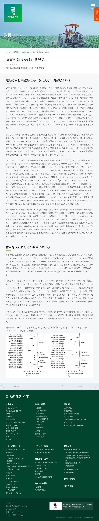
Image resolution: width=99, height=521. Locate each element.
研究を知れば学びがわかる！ (74, 425)
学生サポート (10, 484)
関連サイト (68, 446)
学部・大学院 (40, 404)
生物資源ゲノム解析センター (16, 458)
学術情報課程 (40, 427)
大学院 (37, 431)
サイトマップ (10, 503)
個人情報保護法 (11, 509)
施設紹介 (9, 452)
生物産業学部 (40, 422)
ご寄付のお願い (11, 431)
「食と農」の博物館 (13, 469)
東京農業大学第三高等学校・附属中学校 (77, 459)
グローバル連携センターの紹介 (46, 463)
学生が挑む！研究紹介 (72, 414)
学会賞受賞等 (68, 411)
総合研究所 (68, 408)
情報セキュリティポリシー (14, 512)
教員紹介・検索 (40, 434)
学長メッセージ (11, 408)
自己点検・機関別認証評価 (15, 422)
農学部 (38, 408)
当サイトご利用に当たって (14, 515)
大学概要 (9, 416)
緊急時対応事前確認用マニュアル (17, 506)
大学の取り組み (11, 425)
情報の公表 (68, 486)
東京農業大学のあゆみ (14, 411)
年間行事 (9, 473)
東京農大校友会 (69, 472)
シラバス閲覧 (39, 437)
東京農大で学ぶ (40, 490)
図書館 (9, 461)
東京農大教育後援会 (71, 469)
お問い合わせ (69, 479)
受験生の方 (97, 14)
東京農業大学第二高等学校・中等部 (77, 455)
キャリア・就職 (41, 446)
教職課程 (39, 424)
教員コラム (26, 52)
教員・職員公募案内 (13, 428)
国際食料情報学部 (42, 419)
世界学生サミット (41, 468)
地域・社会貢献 (41, 483)
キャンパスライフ (13, 446)
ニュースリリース (12, 434)
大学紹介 (9, 404)
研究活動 (16, 52)
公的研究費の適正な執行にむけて (76, 419)
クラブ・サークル (12, 481)
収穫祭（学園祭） (12, 487)
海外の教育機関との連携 (43, 477)
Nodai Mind (10, 414)
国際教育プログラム (42, 465)
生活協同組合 (10, 490)
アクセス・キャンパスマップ (16, 450)
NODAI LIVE (10, 437)
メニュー (93, 8)
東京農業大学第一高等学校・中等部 (77, 452)
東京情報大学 (69, 466)
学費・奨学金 (10, 476)
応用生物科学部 (41, 411)
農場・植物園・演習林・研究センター (19, 466)
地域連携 (38, 487)
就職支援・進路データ (43, 452)
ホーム (8, 52)
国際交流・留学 (41, 459)
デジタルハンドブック (14, 493)
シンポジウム (68, 416)
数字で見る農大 (11, 419)
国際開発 (38, 474)
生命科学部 (40, 413)
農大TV (8, 440)
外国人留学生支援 (41, 471)
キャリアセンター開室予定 (44, 450)
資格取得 (9, 478)
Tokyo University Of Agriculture (72, 517)
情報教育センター (13, 464)
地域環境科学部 (41, 416)
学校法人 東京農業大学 (72, 450)
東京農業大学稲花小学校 (73, 463)
